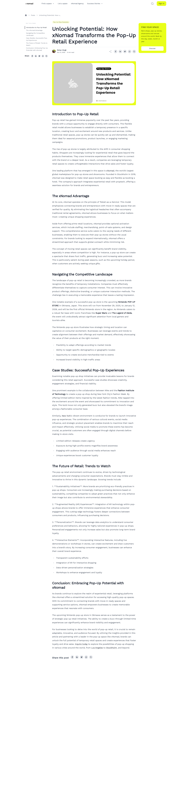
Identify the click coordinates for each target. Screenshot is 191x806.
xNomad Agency (77, 4)
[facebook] (32, 56)
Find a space (47, 4)
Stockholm (111, 648)
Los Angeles (97, 648)
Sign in (161, 3)
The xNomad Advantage (34, 30)
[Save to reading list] (46, 56)
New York (66, 416)
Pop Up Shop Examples (61, 22)
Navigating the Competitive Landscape (35, 34)
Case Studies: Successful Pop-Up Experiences (37, 39)
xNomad (110, 170)
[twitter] (39, 56)
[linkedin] (35, 56)
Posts (33, 15)
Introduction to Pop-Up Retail (36, 27)
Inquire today (81, 644)
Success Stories (93, 4)
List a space (62, 4)
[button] (152, 3)
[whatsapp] (43, 56)
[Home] (26, 15)
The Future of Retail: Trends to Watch (36, 44)
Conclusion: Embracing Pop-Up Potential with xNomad (37, 49)
